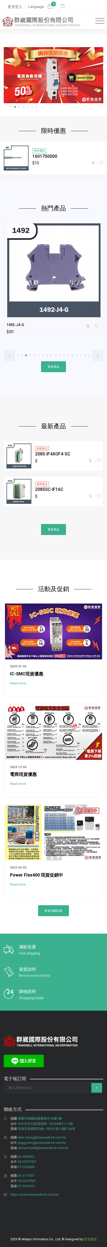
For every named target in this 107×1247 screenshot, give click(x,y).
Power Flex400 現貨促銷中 (36, 875)
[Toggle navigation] (99, 21)
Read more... (19, 683)
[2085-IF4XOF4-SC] (18, 456)
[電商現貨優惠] (53, 732)
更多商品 (53, 366)
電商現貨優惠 (23, 774)
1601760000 (44, 156)
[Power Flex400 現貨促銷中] (53, 832)
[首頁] (41, 21)
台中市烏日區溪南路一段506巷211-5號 (45, 1124)
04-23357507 (27, 1161)
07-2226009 (26, 1167)
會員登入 (14, 6)
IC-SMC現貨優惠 (26, 673)
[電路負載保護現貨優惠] (53, 75)
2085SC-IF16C (49, 489)
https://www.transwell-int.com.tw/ (34, 1194)
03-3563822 (26, 1156)
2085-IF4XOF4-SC (52, 453)
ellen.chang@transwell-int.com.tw (42, 1137)
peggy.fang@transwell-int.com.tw (42, 1143)
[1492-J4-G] (53, 270)
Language (36, 6)
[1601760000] (16, 158)
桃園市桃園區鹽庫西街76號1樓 (40, 1118)
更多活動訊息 (53, 910)
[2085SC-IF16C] (18, 491)
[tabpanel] (53, 75)
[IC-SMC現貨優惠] (53, 631)
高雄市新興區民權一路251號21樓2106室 (46, 1129)
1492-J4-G (15, 325)
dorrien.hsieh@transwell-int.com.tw (43, 1148)
